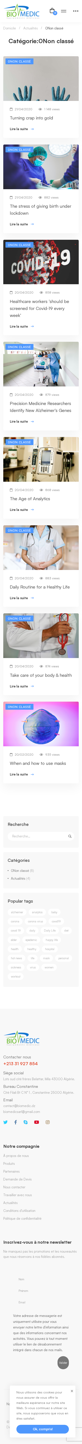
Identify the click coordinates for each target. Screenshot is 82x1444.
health (15, 949)
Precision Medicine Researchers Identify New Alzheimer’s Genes (40, 407)
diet (66, 930)
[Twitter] (5, 1122)
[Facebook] (16, 1122)
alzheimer (17, 912)
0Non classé (22, 871)
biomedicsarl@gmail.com (21, 1112)
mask (46, 958)
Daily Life (50, 930)
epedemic (31, 940)
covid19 (56, 921)
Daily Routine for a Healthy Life (40, 587)
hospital (49, 949)
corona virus (35, 921)
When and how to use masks (38, 763)
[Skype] (25, 1122)
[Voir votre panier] (52, 11)
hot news (16, 958)
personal (63, 958)
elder (14, 940)
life (32, 958)
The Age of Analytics (30, 498)
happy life (52, 940)
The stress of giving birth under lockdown (40, 209)
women (49, 967)
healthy (31, 949)
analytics (37, 912)
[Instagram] (47, 1122)
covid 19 (16, 930)
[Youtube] (36, 1122)
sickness (16, 967)
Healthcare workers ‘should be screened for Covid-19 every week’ (39, 308)
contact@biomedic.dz (19, 1106)
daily (32, 930)
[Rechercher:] (41, 836)
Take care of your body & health (41, 675)
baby (54, 912)
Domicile (9, 28)
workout (15, 976)
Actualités (30, 28)
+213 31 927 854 (20, 1063)
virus (33, 967)
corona (15, 921)
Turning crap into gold (31, 118)
